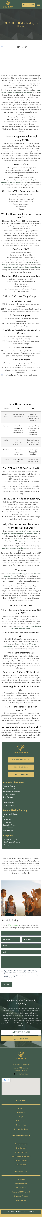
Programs (8, 835)
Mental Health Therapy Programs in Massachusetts (21, 91)
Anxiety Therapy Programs (28, 531)
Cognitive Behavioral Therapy (15, 574)
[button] (38, 4)
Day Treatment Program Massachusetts (19, 541)
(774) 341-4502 (20, 598)
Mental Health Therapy (15, 810)
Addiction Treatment (13, 782)
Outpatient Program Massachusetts (14, 548)
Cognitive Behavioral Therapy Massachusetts (19, 181)
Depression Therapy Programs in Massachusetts (19, 533)
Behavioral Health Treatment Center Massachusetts (22, 267)
